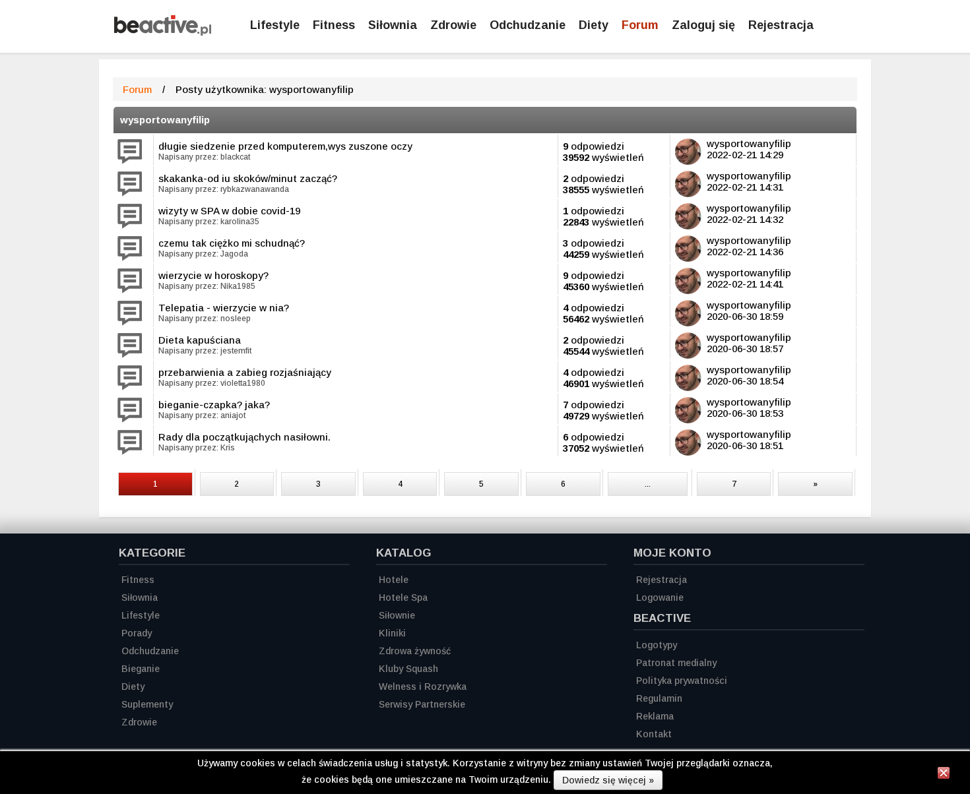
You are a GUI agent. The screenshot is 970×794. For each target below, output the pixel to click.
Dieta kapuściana (199, 340)
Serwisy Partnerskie (422, 704)
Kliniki (392, 633)
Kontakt (654, 734)
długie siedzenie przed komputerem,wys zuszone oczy (285, 146)
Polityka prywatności (681, 680)
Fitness (334, 25)
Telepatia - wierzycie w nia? (223, 307)
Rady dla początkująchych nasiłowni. (244, 437)
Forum (640, 25)
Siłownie (397, 615)
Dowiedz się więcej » (608, 780)
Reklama (655, 716)
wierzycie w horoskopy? (213, 275)
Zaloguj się (703, 25)
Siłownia (392, 25)
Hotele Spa (403, 597)
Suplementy (147, 704)
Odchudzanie (528, 25)
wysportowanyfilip (165, 119)
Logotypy (656, 645)
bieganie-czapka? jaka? (214, 404)
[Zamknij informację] (943, 774)
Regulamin (659, 698)
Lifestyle (275, 25)
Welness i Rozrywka (423, 686)
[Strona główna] (162, 32)
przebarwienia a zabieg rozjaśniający (244, 372)
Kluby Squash (408, 668)
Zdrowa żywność (415, 651)
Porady (136, 633)
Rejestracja (781, 25)
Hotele (393, 579)
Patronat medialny (676, 662)
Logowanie (660, 597)
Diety (593, 25)
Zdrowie (453, 25)
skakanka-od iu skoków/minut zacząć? (247, 178)
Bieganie (140, 668)
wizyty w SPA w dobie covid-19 (229, 210)
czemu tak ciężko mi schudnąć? (231, 243)
